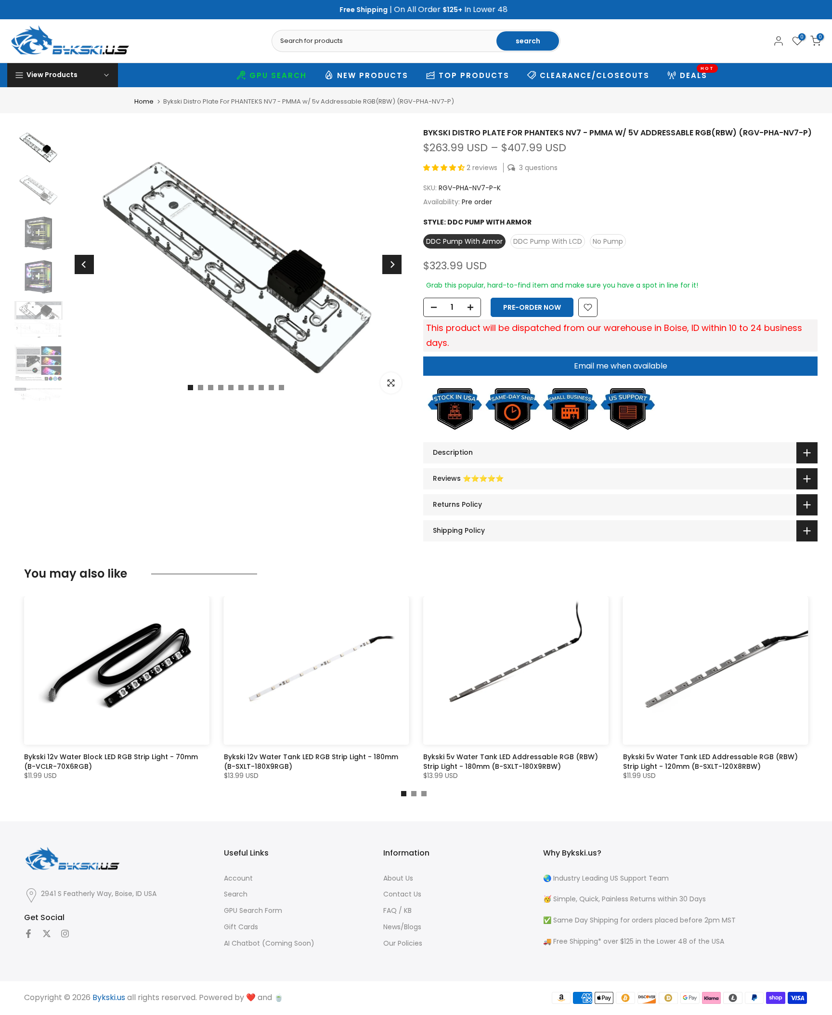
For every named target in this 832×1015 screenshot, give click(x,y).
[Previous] (84, 264)
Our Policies (402, 943)
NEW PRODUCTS (372, 75)
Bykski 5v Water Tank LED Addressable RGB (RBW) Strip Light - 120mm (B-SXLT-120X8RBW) (710, 761)
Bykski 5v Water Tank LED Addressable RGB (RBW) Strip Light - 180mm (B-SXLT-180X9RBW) (510, 761)
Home (144, 101)
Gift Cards (241, 927)
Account (238, 878)
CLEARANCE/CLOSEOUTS (595, 75)
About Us (398, 878)
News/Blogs (402, 927)
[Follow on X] (46, 933)
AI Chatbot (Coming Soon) (269, 943)
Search (235, 894)
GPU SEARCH (278, 75)
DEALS (697, 73)
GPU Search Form (253, 910)
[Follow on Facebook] (28, 933)
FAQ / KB (397, 910)
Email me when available (620, 365)
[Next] (392, 264)
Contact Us (402, 894)
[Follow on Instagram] (65, 933)
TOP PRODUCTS (474, 75)
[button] (445, 167)
